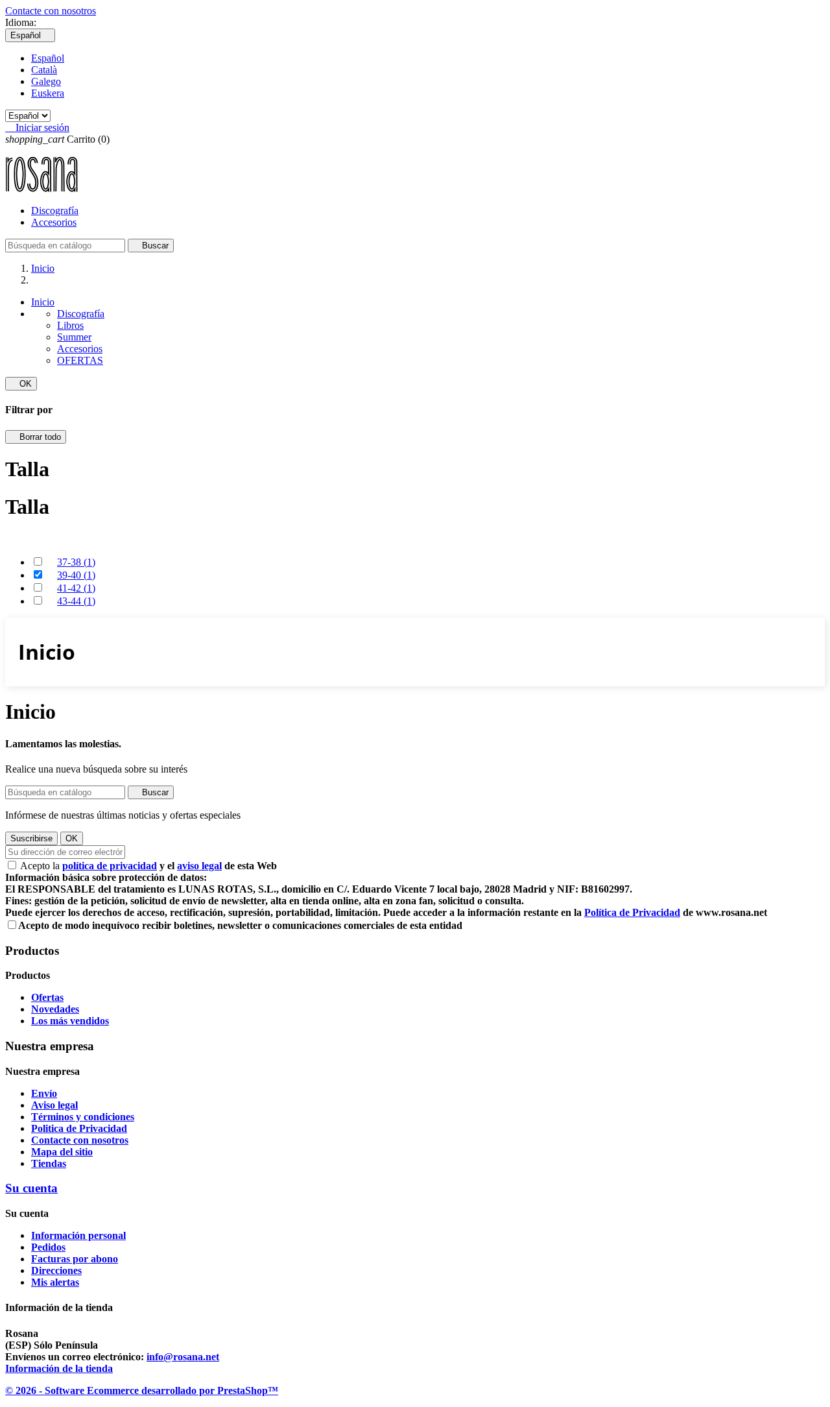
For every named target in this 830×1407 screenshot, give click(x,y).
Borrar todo (35, 437)
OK (21, 384)
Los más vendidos (70, 1020)
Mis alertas (55, 1282)
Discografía (54, 210)
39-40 (76, 575)
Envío (44, 1093)
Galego (46, 81)
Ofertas (47, 997)
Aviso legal (54, 1105)
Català (44, 69)
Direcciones (56, 1270)
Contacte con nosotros (50, 10)
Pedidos (48, 1247)
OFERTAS (80, 360)
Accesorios (54, 222)
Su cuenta (31, 1188)
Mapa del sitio (62, 1151)
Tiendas (48, 1163)
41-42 (76, 588)
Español (47, 58)
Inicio (42, 301)
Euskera (47, 93)
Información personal (78, 1235)
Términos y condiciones (82, 1116)
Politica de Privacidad (79, 1128)
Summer (74, 337)
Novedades (55, 1009)
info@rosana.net (183, 1356)
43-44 (76, 601)
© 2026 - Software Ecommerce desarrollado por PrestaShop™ (141, 1390)
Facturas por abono (74, 1258)
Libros (70, 325)
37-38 (76, 562)
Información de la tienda (59, 1368)
